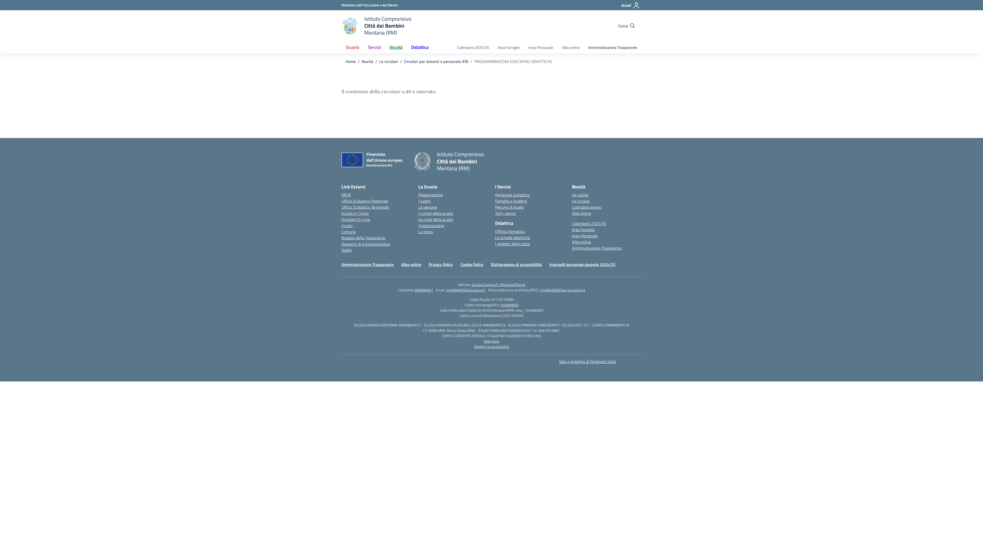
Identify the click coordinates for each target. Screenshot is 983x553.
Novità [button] (396, 47)
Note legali (491, 341)
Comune (348, 232)
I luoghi (424, 201)
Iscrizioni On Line (355, 219)
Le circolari (581, 201)
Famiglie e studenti (511, 201)
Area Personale (540, 47)
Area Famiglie (509, 47)
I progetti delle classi (512, 244)
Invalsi (346, 225)
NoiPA (346, 250)
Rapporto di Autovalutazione (365, 244)
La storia (425, 232)
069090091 (424, 290)
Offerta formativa (510, 231)
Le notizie (580, 195)
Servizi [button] (374, 47)
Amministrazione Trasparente (612, 47)
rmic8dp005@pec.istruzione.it (562, 290)
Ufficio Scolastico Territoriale (365, 207)
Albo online (571, 47)
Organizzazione (431, 225)
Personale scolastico (512, 195)
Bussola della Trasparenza (363, 238)
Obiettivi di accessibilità (491, 346)
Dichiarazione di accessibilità (516, 264)
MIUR (346, 195)
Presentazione (430, 195)
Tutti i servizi (505, 213)
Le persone (427, 207)
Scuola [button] (352, 47)
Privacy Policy (441, 264)
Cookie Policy (472, 264)
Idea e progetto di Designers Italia (587, 361)
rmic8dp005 (509, 304)
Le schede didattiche (512, 238)
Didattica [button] (420, 47)
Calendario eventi (587, 207)
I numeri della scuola (435, 213)
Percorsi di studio (509, 207)
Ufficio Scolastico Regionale (364, 201)
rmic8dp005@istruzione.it (465, 290)
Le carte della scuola (435, 219)
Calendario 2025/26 (473, 47)
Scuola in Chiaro (355, 213)
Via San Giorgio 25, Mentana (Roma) (498, 284)
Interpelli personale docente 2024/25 (582, 264)
